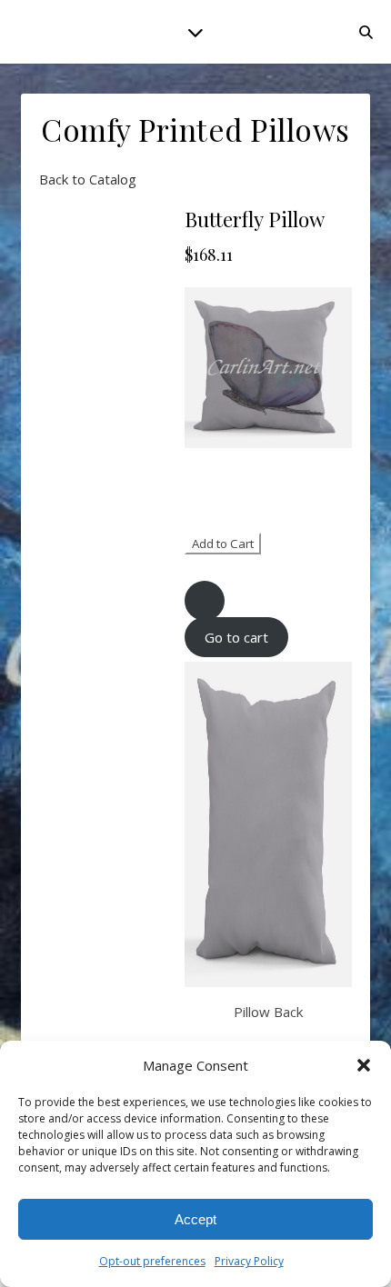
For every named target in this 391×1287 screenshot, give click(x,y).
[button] (364, 1065)
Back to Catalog (87, 179)
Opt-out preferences (152, 1261)
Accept (195, 1219)
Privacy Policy (249, 1261)
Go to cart (236, 637)
